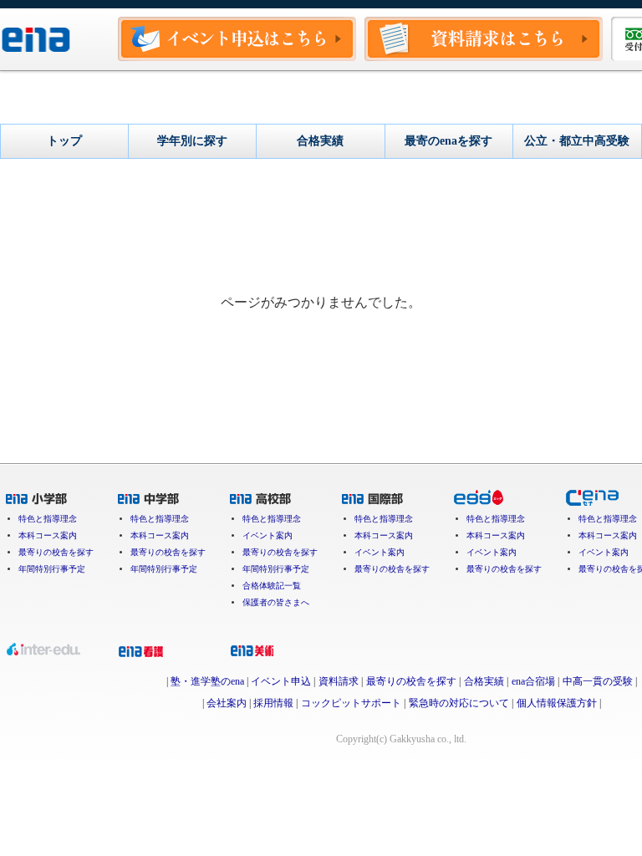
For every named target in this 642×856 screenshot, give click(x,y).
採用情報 (273, 703)
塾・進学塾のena (207, 681)
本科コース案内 (47, 536)
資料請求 (338, 681)
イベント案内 (267, 536)
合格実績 (484, 681)
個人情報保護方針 (557, 703)
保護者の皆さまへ (275, 603)
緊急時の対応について (459, 703)
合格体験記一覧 (271, 586)
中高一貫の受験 (598, 681)
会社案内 (226, 703)
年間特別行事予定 (51, 569)
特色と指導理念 (47, 519)
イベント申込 (281, 681)
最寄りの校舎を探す (56, 552)
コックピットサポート (351, 703)
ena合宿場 (533, 681)
